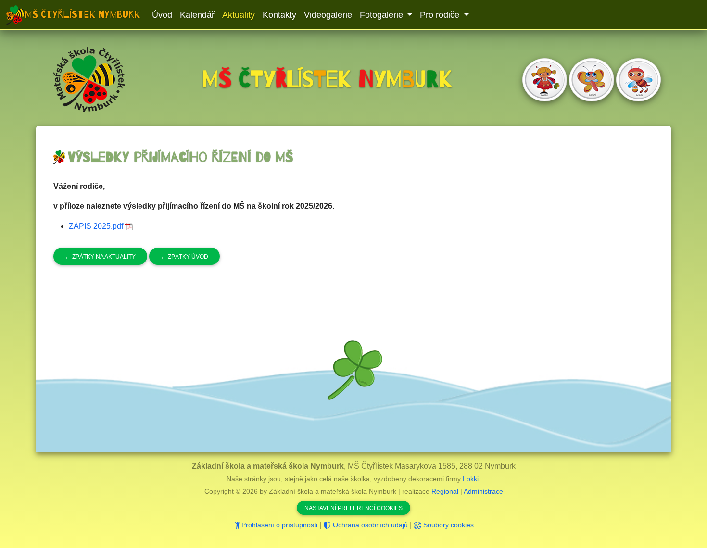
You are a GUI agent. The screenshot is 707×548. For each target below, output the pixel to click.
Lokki (471, 479)
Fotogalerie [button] (382, 15)
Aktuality (238, 15)
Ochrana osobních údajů (369, 525)
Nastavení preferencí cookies (353, 508)
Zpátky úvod (184, 256)
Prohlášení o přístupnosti (279, 525)
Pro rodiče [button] (441, 15)
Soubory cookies (447, 525)
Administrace (483, 491)
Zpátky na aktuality (100, 256)
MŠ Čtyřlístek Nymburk (82, 14)
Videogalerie (328, 15)
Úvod (162, 15)
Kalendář (197, 15)
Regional (444, 491)
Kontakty (279, 15)
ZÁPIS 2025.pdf (97, 226)
